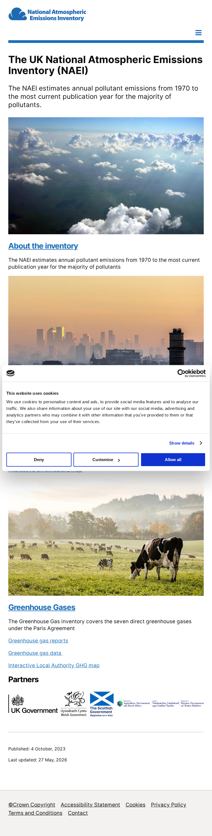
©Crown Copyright (31, 805)
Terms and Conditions (35, 813)
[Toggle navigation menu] (198, 32)
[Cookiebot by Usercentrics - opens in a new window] (181, 373)
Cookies (135, 805)
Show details (181, 443)
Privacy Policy (168, 805)
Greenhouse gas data (35, 653)
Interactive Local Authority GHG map (54, 665)
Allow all (173, 459)
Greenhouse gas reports (38, 641)
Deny (39, 459)
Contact (78, 813)
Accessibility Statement (90, 805)
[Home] (63, 19)
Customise (102, 459)
